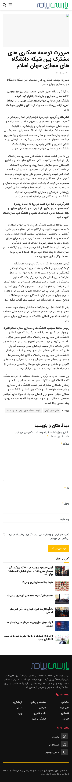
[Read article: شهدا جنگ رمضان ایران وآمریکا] (62, 586)
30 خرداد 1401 (62, 73)
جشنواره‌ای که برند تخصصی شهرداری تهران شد (29, 595)
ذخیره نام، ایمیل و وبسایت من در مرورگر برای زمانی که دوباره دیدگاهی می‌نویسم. (39, 536)
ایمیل (65, 503)
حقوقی (66, 719)
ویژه (21, 713)
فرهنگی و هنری (38, 719)
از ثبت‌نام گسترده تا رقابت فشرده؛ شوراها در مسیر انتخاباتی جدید (28, 637)
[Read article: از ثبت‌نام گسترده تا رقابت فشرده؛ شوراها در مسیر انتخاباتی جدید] (62, 639)
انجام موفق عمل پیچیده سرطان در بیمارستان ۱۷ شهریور (30, 624)
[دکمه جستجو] (4, 5)
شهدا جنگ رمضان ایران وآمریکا (38, 582)
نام (66, 488)
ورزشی (19, 708)
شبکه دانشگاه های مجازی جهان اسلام (23, 410)
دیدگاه (65, 444)
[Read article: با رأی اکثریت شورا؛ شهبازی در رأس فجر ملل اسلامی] (62, 612)
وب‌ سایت (64, 519)
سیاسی (42, 708)
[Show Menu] (10, 5)
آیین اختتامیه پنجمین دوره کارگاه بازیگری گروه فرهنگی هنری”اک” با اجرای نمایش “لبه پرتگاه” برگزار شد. (30, 571)
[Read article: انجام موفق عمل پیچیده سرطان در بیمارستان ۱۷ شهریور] (62, 626)
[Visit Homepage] (52, 5)
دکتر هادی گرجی (51, 410)
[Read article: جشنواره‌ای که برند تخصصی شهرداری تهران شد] (62, 599)
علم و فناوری (40, 713)
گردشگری (18, 702)
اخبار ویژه (64, 708)
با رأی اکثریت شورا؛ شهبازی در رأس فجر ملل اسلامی (31, 610)
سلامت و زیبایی (38, 702)
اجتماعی (65, 702)
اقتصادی (65, 713)
